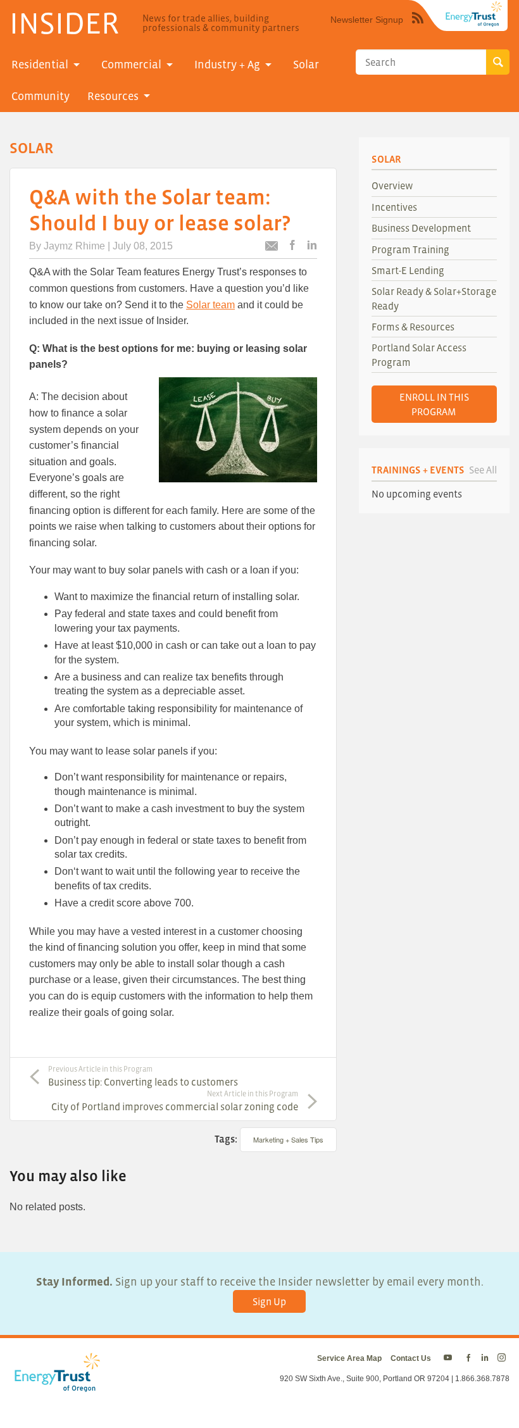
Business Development (421, 228)
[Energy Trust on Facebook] (468, 1358)
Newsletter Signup (366, 20)
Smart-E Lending (408, 270)
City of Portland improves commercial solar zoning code (174, 1100)
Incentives (394, 207)
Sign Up (269, 1301)
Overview (392, 185)
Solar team (210, 304)
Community (40, 96)
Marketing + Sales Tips (288, 1139)
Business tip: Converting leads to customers (143, 1076)
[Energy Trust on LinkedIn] (485, 1358)
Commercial (131, 64)
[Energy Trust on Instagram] (503, 1358)
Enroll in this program (434, 403)
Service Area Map (349, 1358)
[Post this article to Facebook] (292, 246)
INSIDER (64, 23)
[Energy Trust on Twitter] (450, 1358)
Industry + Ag (227, 64)
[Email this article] (271, 247)
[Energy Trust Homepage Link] (474, 14)
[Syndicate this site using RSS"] (417, 27)
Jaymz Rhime (74, 246)
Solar (306, 64)
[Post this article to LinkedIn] (312, 246)
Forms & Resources (413, 326)
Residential (39, 64)
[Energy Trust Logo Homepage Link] (55, 1385)
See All (483, 469)
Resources (113, 96)
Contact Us (411, 1358)
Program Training (410, 249)
